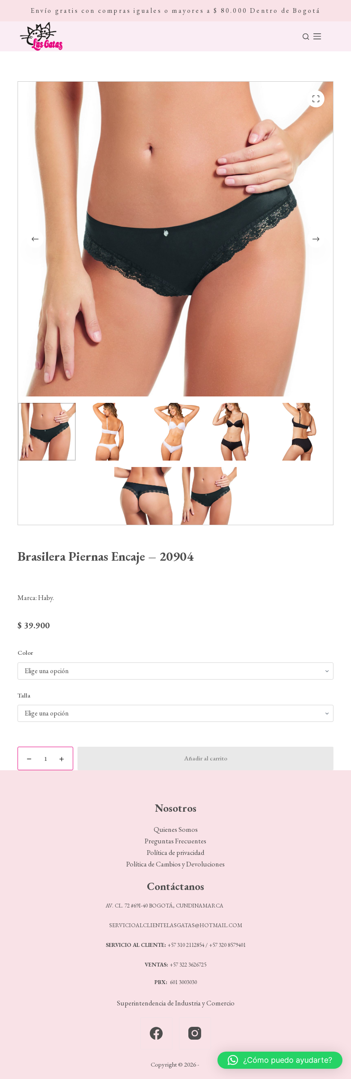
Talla (24, 695)
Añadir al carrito (205, 758)
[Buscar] (306, 36)
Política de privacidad (175, 852)
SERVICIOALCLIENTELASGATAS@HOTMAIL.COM (175, 925)
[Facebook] (156, 1033)
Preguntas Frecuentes (175, 840)
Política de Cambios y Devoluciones (175, 864)
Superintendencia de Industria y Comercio (176, 1003)
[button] (279, 1060)
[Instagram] (195, 1033)
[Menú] (317, 36)
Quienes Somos (176, 829)
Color (25, 652)
